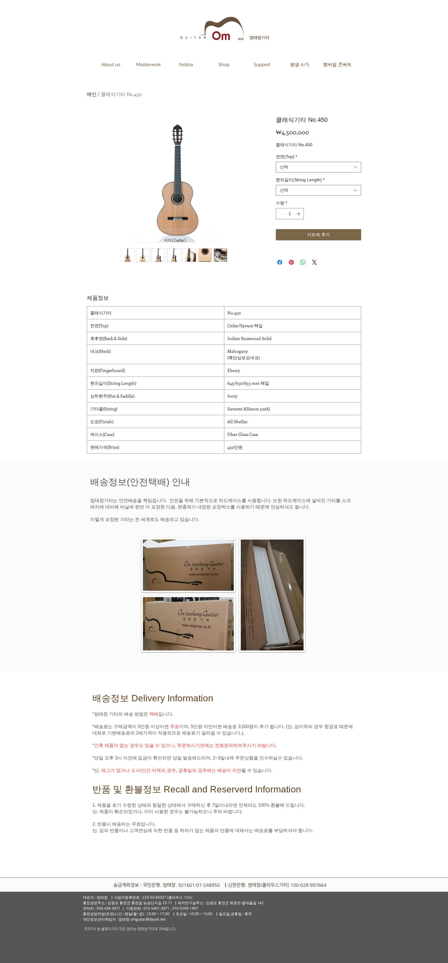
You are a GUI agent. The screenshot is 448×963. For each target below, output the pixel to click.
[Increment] (299, 213)
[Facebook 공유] (279, 262)
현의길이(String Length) (300, 179)
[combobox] (318, 167)
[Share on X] (314, 262)
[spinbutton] (289, 213)
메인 (92, 94)
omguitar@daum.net (147, 919)
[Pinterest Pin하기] (291, 262)
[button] (111, 65)
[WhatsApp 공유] (303, 262)
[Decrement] (280, 213)
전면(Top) (286, 156)
